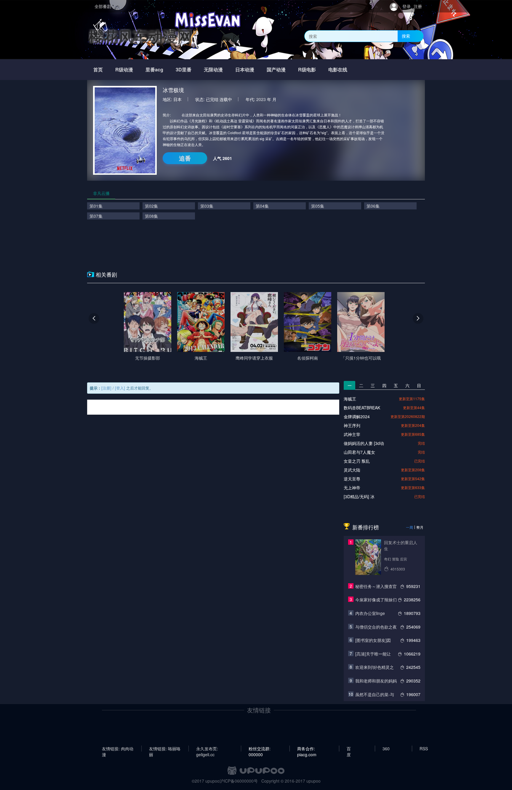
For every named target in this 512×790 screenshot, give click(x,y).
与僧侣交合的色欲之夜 (376, 627)
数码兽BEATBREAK (362, 408)
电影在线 (337, 69)
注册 (418, 6)
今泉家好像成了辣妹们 (376, 599)
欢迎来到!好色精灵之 (374, 667)
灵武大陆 (352, 470)
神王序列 (352, 425)
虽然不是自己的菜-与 (374, 694)
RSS (424, 748)
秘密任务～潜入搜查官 (376, 586)
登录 (406, 6)
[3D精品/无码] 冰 (359, 496)
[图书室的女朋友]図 (373, 640)
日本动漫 (244, 69)
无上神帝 (352, 488)
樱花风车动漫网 (140, 36)
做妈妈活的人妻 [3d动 (364, 443)
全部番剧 (103, 6)
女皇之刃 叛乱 (357, 461)
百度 (349, 748)
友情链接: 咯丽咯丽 (164, 748)
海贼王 (350, 399)
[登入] (120, 388)
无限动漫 (213, 69)
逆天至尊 (352, 479)
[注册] (106, 388)
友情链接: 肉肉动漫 (117, 748)
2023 (261, 99)
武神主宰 (352, 434)
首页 (98, 69)
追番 (185, 158)
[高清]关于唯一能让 (373, 654)
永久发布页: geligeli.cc (207, 748)
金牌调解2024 (357, 416)
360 (386, 748)
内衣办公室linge (370, 613)
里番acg (154, 69)
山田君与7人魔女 (359, 452)
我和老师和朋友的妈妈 (376, 681)
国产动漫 (276, 69)
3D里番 (183, 69)
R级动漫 (124, 69)
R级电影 (307, 69)
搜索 (406, 36)
